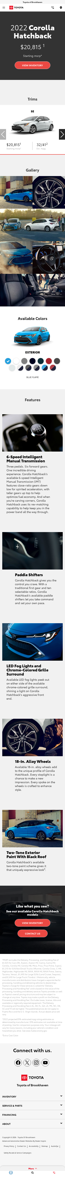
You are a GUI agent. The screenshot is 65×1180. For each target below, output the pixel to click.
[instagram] (36, 1062)
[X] (27, 1062)
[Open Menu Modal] (4, 7)
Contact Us (32, 933)
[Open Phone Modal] (53, 7)
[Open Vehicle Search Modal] (32, 1172)
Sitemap (44, 1146)
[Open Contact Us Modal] (54, 1172)
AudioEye (54, 1146)
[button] (62, 134)
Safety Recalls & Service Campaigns (17, 1152)
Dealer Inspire (40, 1141)
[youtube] (45, 1062)
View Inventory (32, 65)
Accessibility (33, 1146)
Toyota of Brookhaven (26, 1137)
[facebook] (18, 1062)
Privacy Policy (9, 1146)
